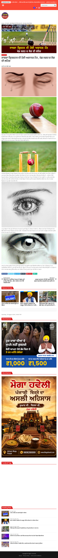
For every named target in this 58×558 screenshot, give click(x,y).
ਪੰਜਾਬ (15, 511)
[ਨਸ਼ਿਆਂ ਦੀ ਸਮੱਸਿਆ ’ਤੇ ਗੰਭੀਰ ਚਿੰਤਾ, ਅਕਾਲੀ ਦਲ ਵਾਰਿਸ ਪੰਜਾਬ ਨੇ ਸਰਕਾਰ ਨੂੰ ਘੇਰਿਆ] (5, 544)
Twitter (11, 273)
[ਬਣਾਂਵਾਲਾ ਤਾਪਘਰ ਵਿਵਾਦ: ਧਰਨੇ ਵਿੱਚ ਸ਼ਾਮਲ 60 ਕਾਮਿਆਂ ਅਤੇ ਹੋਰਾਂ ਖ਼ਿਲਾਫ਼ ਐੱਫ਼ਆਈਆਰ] (5, 536)
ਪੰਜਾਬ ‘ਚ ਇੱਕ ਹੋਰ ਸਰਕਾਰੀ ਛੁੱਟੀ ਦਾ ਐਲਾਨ (10, 304)
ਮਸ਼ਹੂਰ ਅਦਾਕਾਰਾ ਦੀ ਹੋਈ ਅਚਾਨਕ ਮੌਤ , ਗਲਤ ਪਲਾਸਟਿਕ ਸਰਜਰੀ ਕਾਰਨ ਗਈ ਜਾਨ (44, 279)
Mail (36, 273)
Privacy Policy (26, 555)
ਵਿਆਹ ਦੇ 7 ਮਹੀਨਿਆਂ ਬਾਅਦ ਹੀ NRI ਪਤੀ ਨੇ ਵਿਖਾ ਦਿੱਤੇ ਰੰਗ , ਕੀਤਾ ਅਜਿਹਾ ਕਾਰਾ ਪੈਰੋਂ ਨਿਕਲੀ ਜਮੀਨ (14, 280)
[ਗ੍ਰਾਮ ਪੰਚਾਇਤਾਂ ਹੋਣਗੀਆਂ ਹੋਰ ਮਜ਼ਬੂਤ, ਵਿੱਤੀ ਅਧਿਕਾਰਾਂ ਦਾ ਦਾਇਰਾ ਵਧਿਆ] (29, 296)
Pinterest (30, 273)
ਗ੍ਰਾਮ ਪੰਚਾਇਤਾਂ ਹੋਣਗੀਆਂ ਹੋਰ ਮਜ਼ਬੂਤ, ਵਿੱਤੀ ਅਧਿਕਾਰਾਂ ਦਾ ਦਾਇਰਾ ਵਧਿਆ (28, 304)
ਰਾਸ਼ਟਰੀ (18, 526)
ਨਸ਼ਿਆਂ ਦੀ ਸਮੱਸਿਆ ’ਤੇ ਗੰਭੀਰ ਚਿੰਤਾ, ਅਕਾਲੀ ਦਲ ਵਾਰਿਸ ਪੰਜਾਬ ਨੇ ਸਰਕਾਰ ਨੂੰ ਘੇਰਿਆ (26, 543)
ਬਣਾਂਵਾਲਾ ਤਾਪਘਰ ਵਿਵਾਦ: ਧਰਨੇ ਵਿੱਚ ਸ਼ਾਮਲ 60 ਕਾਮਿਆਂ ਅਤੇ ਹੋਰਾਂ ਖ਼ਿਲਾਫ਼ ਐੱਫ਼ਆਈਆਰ (27, 535)
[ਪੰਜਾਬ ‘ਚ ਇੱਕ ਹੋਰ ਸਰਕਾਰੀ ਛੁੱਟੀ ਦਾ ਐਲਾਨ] (10, 296)
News (11, 526)
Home (3, 23)
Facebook (5, 273)
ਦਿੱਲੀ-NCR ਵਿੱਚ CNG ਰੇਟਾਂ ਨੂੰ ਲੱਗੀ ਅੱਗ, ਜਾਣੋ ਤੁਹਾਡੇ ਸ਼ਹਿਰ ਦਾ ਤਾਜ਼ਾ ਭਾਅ (14, 2)
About (20, 555)
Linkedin (17, 273)
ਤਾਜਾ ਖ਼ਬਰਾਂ (7, 23)
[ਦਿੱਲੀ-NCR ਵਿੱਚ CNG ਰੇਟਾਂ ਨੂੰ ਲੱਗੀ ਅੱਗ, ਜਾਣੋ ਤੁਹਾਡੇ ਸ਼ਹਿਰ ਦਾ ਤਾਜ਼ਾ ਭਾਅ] (47, 296)
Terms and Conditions (36, 555)
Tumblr (23, 273)
